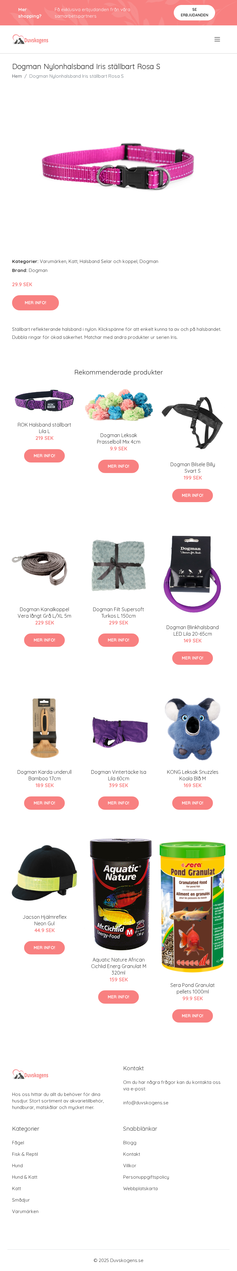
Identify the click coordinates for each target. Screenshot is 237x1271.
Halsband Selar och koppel (108, 261)
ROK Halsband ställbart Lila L (44, 428)
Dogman (148, 261)
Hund (17, 1165)
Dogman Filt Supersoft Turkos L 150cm (118, 612)
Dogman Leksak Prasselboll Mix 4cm (118, 438)
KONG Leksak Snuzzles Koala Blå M (192, 775)
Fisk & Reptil (25, 1154)
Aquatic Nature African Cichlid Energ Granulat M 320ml (118, 966)
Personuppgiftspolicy (146, 1177)
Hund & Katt (24, 1177)
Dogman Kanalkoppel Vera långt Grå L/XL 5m (44, 612)
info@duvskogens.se (145, 1103)
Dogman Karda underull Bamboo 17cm (44, 775)
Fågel (18, 1143)
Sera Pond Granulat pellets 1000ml (192, 988)
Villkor (129, 1165)
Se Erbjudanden (194, 12)
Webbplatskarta (140, 1188)
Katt (73, 261)
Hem (17, 76)
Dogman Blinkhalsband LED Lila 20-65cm (192, 630)
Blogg (129, 1143)
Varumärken (53, 261)
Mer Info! (35, 302)
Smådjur (21, 1200)
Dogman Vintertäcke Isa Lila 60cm (118, 775)
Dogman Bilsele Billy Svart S (192, 467)
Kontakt (131, 1154)
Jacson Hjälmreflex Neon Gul (45, 920)
